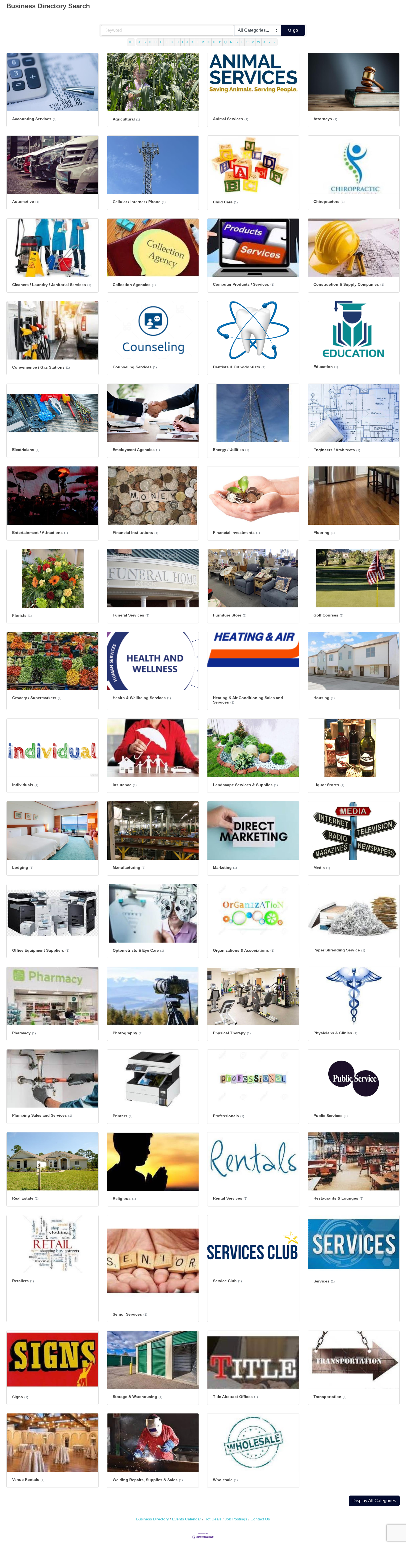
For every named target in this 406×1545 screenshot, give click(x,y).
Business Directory (152, 1519)
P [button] (220, 42)
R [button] (231, 42)
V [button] (253, 42)
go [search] (295, 30)
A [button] (139, 42)
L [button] (197, 42)
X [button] (264, 42)
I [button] (182, 42)
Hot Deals (213, 1519)
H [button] (177, 42)
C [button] (150, 42)
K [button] (192, 42)
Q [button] (225, 42)
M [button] (203, 42)
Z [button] (275, 42)
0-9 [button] (131, 42)
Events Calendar (186, 1519)
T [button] (242, 42)
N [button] (208, 42)
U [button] (247, 42)
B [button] (145, 42)
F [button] (166, 42)
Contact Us (260, 1519)
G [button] (172, 42)
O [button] (214, 42)
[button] (374, 1501)
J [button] (187, 42)
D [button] (155, 42)
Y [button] (269, 42)
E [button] (161, 42)
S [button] (237, 42)
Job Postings (236, 1519)
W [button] (258, 42)
